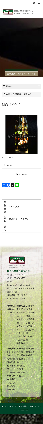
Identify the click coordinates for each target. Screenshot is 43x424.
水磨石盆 (11, 376)
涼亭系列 (11, 389)
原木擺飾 (21, 355)
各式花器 (11, 379)
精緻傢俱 (21, 352)
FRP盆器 (11, 352)
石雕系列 (11, 383)
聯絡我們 (30, 355)
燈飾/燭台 (21, 369)
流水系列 (11, 386)
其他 (19, 376)
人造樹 (29, 309)
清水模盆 (11, 372)
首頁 (7, 94)
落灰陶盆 (11, 362)
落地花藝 (21, 336)
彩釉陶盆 (11, 359)
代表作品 (11, 309)
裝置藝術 (21, 343)
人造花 (29, 326)
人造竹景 (21, 333)
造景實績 (21, 309)
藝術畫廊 (21, 372)
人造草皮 (30, 323)
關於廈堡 (30, 352)
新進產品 (11, 313)
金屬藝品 (21, 366)
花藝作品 (21, 340)
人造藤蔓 (30, 319)
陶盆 (9, 355)
